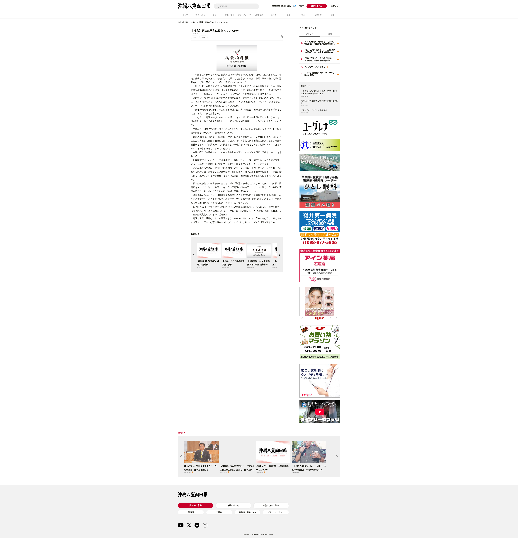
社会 (215, 15)
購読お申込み (316, 6)
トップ (185, 15)
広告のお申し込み (271, 505)
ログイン (334, 6)
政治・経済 (200, 15)
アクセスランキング (307, 28)
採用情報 (219, 512)
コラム (273, 15)
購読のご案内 (196, 505)
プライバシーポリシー (276, 512)
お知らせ (304, 86)
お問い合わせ (233, 505)
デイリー (309, 34)
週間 (330, 34)
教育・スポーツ (244, 15)
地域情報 (259, 15)
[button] (194, 255)
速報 (332, 15)
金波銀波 (318, 15)
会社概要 (191, 512)
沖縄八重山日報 (183, 22)
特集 (288, 15)
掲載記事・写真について (247, 512)
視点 (303, 15)
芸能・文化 (229, 15)
